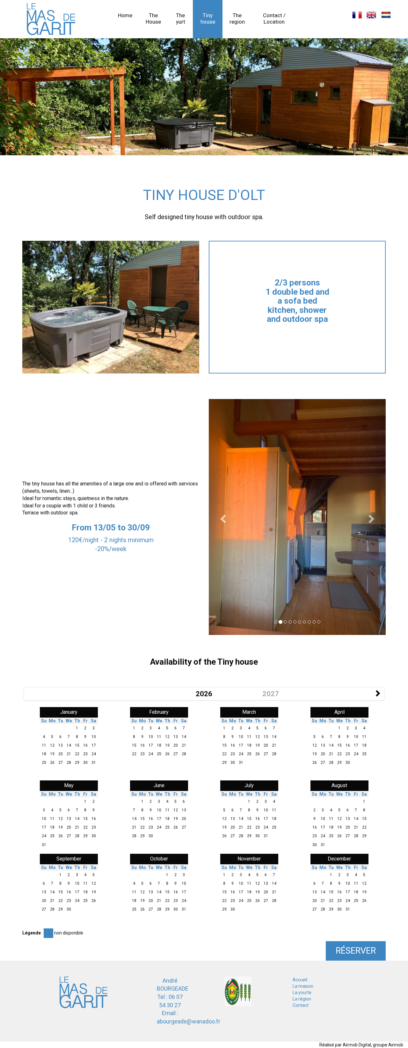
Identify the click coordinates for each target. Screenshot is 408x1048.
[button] (222, 517)
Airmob (395, 1044)
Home (125, 15)
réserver (356, 951)
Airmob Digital (357, 1044)
